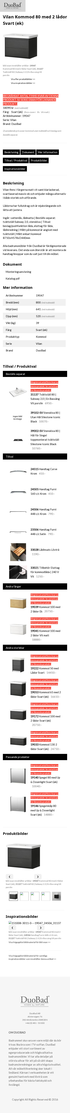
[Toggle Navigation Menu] (64, 4)
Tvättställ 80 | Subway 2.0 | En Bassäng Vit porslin (23, 72)
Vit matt (45, 112)
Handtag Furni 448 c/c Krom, (41, 935)
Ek (38, 112)
